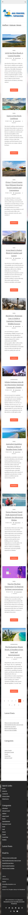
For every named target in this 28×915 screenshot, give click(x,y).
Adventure (5, 808)
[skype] (14, 911)
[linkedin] (12, 907)
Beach (3, 818)
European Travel (14, 379)
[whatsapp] (10, 911)
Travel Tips (7, 756)
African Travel (8, 758)
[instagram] (22, 907)
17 (14, 705)
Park (3, 829)
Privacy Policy (6, 796)
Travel (14, 50)
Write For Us (5, 799)
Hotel (14, 247)
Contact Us (5, 793)
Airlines (4, 813)
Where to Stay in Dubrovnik (12, 723)
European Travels (9, 752)
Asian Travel (5, 816)
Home (3, 788)
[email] (17, 911)
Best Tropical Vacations (11, 728)
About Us (4, 791)
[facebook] (5, 907)
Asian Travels (8, 750)
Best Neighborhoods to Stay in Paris (14, 724)
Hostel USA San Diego (10, 726)
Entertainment (6, 821)
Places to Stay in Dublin (11, 730)
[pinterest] (15, 907)
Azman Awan (18, 58)
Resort (4, 832)
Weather (4, 839)
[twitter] (9, 907)
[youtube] (18, 907)
